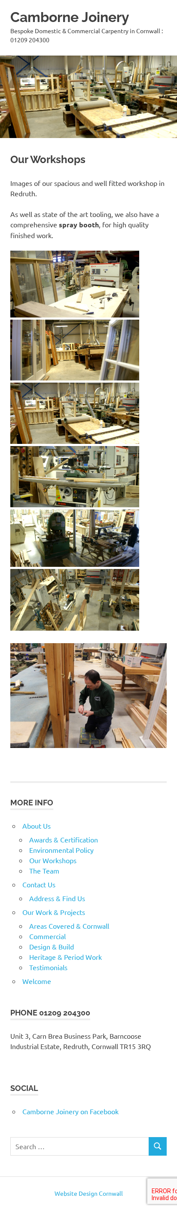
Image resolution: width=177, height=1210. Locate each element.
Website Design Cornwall (89, 1193)
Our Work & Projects (53, 912)
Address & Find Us (57, 898)
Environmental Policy (61, 849)
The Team (44, 870)
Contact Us (38, 884)
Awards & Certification (63, 839)
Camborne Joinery (69, 17)
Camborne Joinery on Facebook (70, 1111)
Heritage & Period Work (65, 956)
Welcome (36, 981)
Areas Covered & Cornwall (69, 925)
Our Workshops (52, 860)
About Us (36, 825)
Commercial (47, 936)
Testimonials (48, 967)
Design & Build (51, 946)
